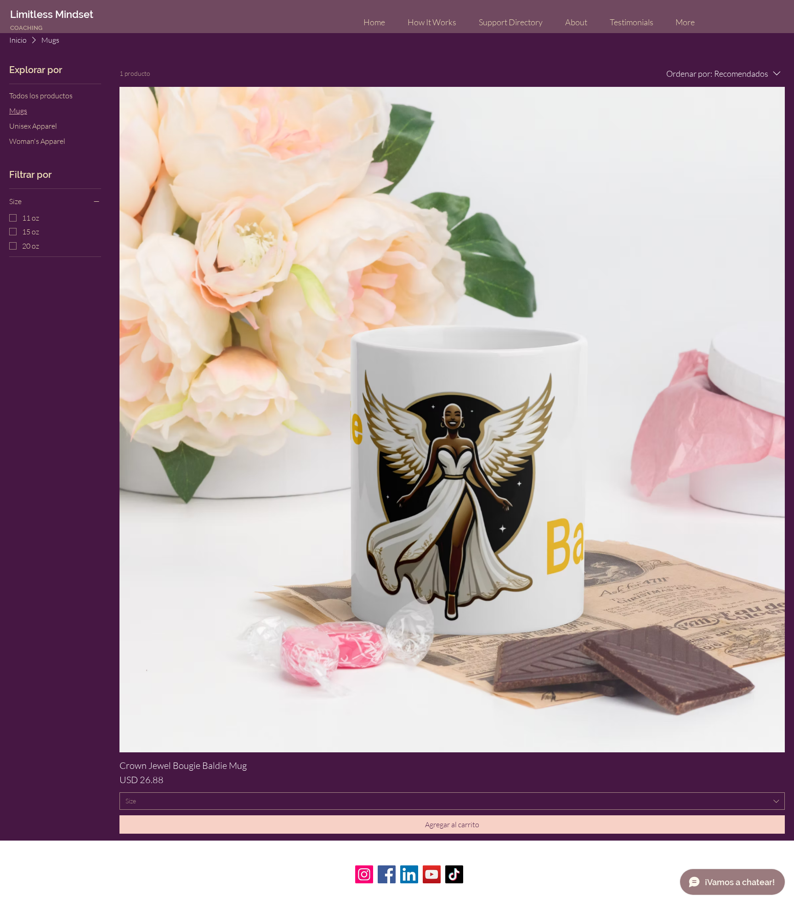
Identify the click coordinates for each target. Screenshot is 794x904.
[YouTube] (432, 874)
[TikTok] (454, 874)
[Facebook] (387, 874)
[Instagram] (364, 874)
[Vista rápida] (452, 419)
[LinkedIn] (409, 874)
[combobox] (452, 801)
